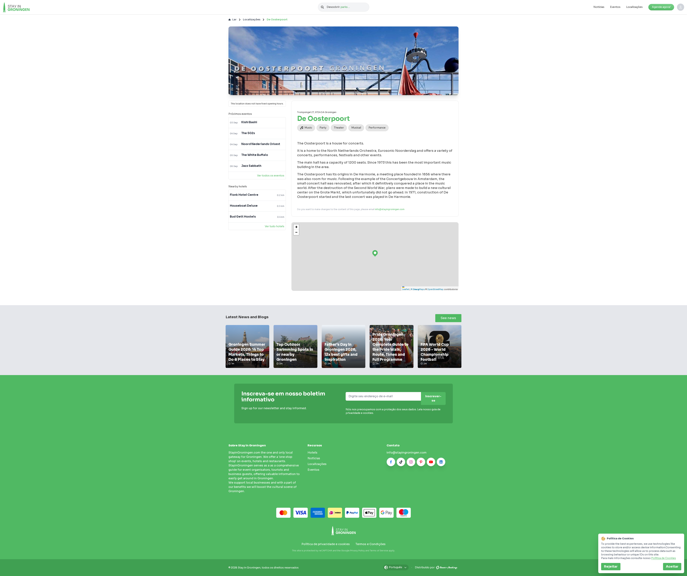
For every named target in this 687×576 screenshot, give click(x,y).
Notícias (598, 7)
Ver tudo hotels (274, 226)
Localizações (634, 7)
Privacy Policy (357, 550)
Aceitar (672, 566)
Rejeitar (611, 566)
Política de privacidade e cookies (325, 544)
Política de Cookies (663, 558)
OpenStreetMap (435, 289)
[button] (296, 227)
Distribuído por (425, 567)
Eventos (615, 7)
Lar (234, 19)
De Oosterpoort (277, 19)
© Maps (418, 289)
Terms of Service (379, 550)
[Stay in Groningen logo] (343, 530)
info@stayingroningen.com (390, 209)
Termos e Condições (370, 544)
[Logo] (24, 7)
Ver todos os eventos (270, 175)
